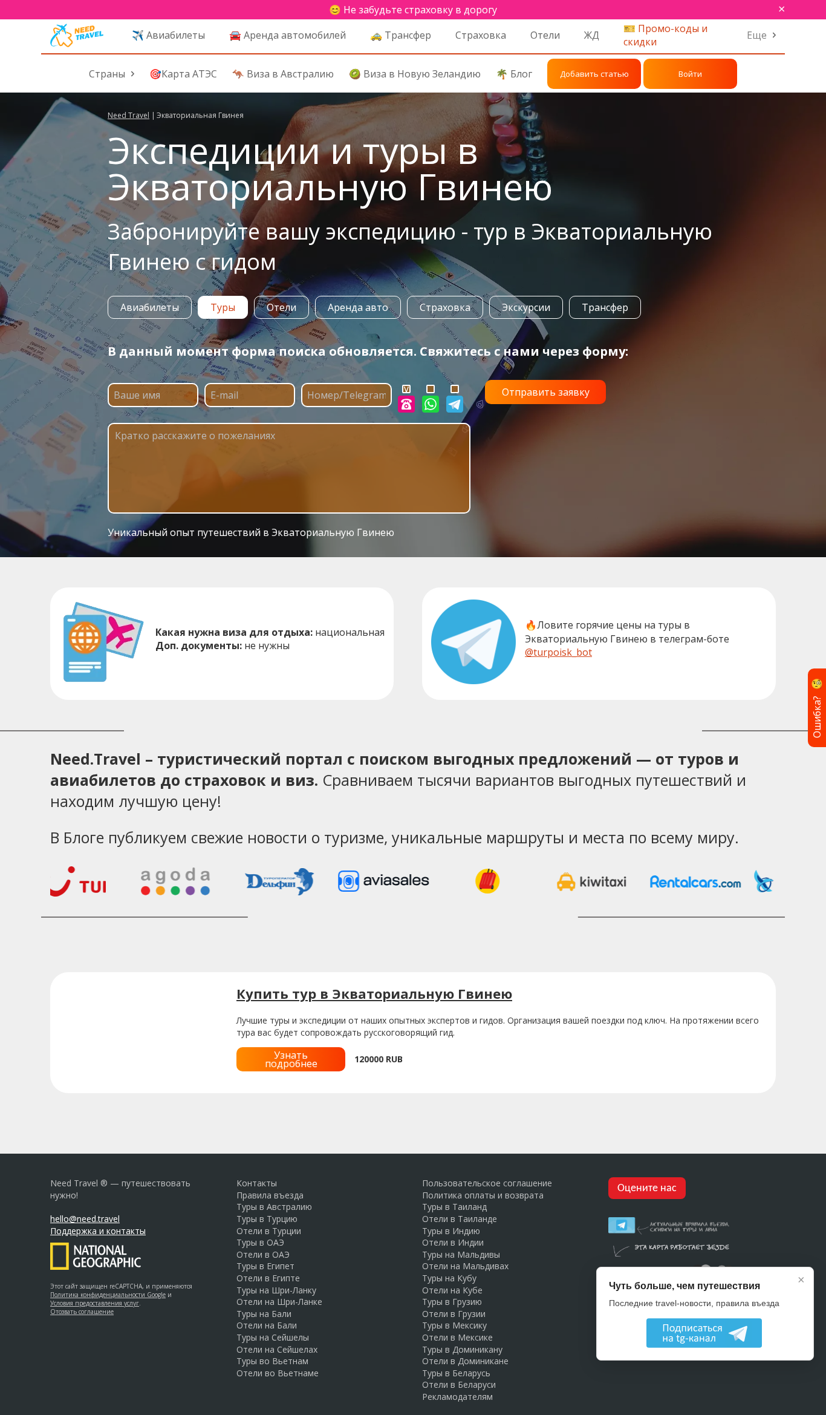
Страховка (480, 35)
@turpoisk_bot (558, 652)
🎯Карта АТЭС (183, 73)
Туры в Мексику (454, 1325)
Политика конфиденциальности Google (108, 1294)
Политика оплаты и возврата (483, 1195)
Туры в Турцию (267, 1218)
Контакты (256, 1183)
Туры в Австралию (274, 1206)
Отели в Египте (268, 1278)
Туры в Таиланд (454, 1206)
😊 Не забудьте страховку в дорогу (413, 9)
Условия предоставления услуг (94, 1303)
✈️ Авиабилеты (168, 35)
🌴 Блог (514, 73)
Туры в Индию (451, 1231)
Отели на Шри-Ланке (279, 1301)
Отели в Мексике (457, 1337)
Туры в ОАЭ (260, 1242)
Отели (545, 35)
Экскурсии (526, 307)
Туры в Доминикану (462, 1349)
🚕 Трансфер (400, 35)
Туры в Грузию (452, 1301)
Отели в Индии (453, 1242)
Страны (107, 73)
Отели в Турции (268, 1231)
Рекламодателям (457, 1396)
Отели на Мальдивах (465, 1266)
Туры (222, 307)
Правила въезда (270, 1195)
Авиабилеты (149, 307)
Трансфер (605, 307)
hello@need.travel (85, 1218)
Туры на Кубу (449, 1278)
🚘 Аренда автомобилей (287, 35)
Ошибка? (817, 707)
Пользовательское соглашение (487, 1183)
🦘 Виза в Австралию (283, 73)
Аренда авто (358, 307)
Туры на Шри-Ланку (276, 1290)
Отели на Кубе (452, 1290)
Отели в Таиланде (459, 1218)
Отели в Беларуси (459, 1384)
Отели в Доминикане (465, 1361)
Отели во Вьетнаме (277, 1373)
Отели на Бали (266, 1325)
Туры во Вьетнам (272, 1361)
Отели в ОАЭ (263, 1254)
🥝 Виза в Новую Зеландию (415, 73)
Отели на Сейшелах (276, 1349)
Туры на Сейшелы (272, 1337)
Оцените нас (647, 1188)
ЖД (591, 35)
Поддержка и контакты (98, 1231)
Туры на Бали (263, 1313)
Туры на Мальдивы (461, 1254)
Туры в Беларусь (456, 1373)
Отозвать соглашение (82, 1311)
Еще (757, 35)
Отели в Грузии (454, 1313)
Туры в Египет (265, 1266)
